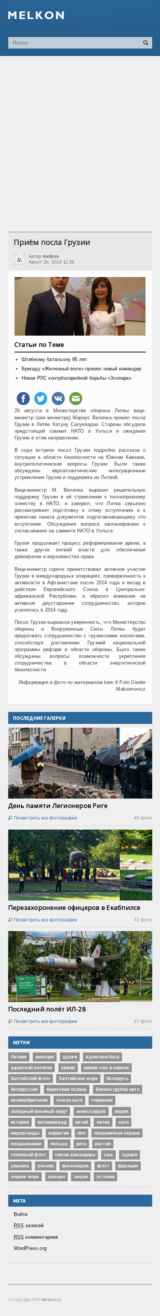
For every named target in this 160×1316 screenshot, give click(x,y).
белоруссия (24, 1089)
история (20, 1122)
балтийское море (78, 1078)
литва (103, 1122)
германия (101, 1100)
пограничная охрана (117, 1133)
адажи (70, 1057)
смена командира (75, 1154)
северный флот (29, 1154)
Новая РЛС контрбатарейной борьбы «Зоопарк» (77, 378)
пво (81, 1133)
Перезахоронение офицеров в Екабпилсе (74, 907)
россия (103, 1144)
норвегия (58, 1133)
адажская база (102, 1057)
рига (81, 1144)
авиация (44, 1057)
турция (129, 1154)
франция (128, 1166)
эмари (81, 1176)
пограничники (26, 1144)
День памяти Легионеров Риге (58, 805)
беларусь (117, 1078)
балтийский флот (31, 1078)
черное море (25, 1176)
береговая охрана (67, 1089)
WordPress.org (30, 1248)
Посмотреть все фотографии (42, 818)
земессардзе (91, 1111)
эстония (105, 1176)
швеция (56, 1176)
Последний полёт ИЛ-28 (47, 1009)
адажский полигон (31, 1067)
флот (103, 1166)
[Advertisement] (80, 143)
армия (68, 1067)
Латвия (19, 1057)
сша (108, 1154)
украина (20, 1166)
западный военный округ (39, 1111)
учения (46, 1166)
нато (123, 1122)
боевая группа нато (118, 1089)
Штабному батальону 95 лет (54, 359)
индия (121, 1111)
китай (81, 1122)
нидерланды (25, 1133)
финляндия (75, 1166)
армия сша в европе (106, 1067)
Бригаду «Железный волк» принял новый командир (81, 368)
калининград (52, 1122)
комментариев (36, 1237)
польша (59, 1144)
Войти (21, 1214)
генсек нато (69, 1100)
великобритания (29, 1100)
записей (29, 1225)
